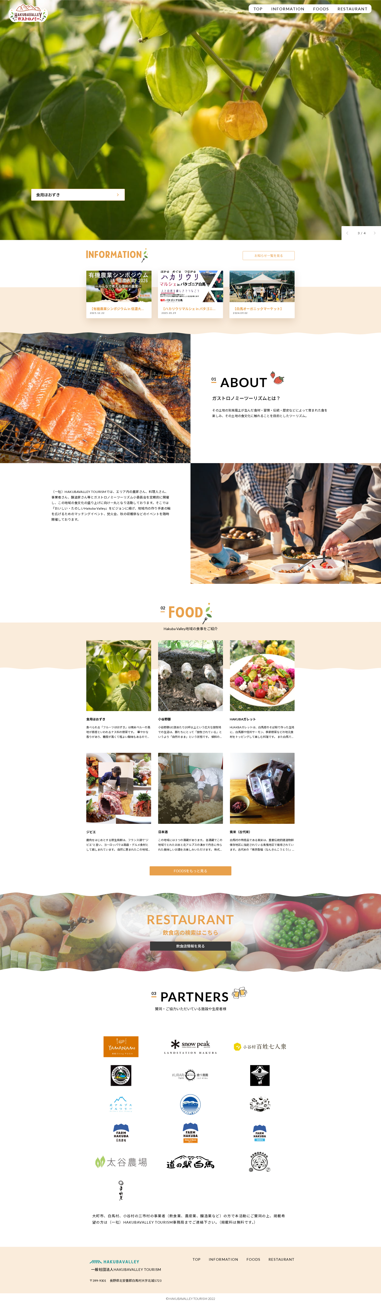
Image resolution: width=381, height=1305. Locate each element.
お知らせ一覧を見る (268, 255)
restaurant (353, 8)
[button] (348, 233)
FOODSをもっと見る (190, 871)
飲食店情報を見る (190, 946)
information (288, 8)
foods (321, 8)
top (258, 8)
